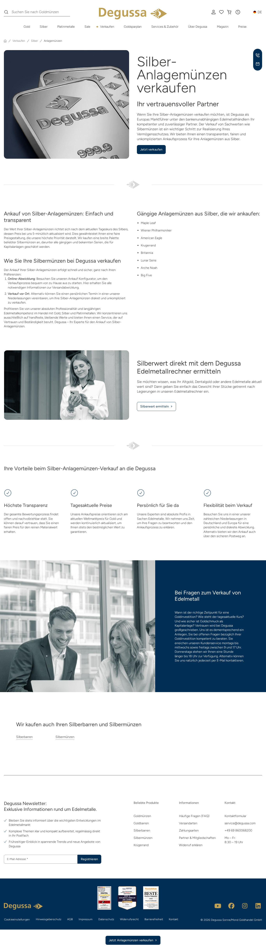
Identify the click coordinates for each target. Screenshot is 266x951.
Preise (242, 26)
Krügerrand (141, 845)
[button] (238, 12)
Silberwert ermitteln (154, 406)
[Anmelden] (214, 12)
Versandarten (188, 823)
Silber (44, 26)
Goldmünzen (142, 816)
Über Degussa (197, 26)
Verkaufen (107, 26)
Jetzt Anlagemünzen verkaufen (131, 940)
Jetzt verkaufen (151, 149)
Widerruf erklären (191, 845)
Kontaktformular (235, 816)
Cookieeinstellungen (17, 919)
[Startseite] (5, 41)
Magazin (222, 26)
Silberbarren (24, 737)
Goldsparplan (133, 26)
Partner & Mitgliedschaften (197, 838)
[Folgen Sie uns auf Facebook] (231, 906)
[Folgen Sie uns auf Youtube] (218, 906)
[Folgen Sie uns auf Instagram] (245, 906)
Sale (87, 26)
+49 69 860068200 (238, 830)
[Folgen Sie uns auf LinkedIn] (258, 906)
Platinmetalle (66, 26)
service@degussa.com (240, 823)
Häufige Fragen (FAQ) (194, 816)
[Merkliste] (221, 12)
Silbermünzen (64, 737)
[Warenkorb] (229, 12)
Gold (27, 26)
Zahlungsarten (189, 830)
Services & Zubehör (164, 26)
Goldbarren (141, 823)
